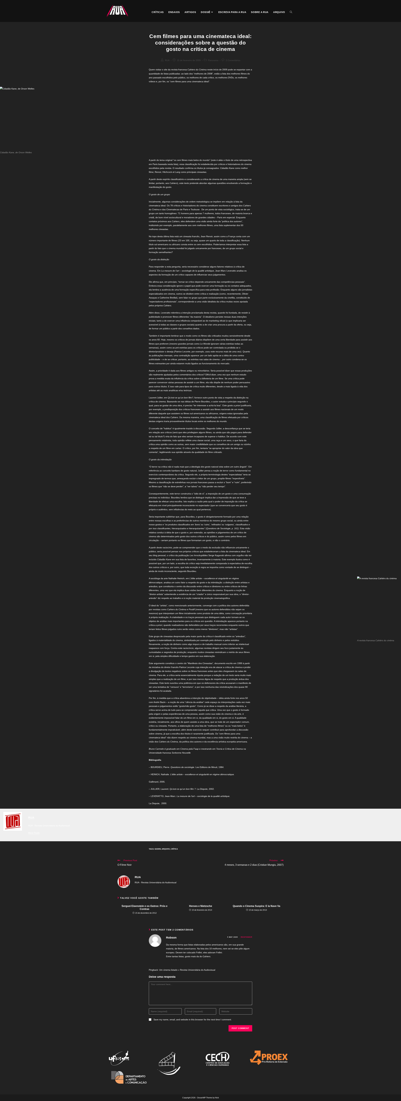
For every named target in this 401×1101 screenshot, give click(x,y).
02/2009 (158, 849)
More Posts (33, 833)
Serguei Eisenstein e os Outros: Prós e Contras (144, 907)
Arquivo (166, 849)
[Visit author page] (123, 881)
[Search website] (290, 12)
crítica (174, 849)
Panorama (213, 60)
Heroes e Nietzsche (200, 906)
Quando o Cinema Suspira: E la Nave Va (256, 906)
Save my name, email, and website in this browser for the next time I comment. (193, 1019)
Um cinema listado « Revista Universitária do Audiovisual (187, 970)
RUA (167, 60)
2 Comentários (233, 60)
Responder (246, 937)
